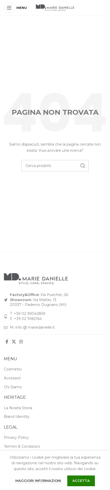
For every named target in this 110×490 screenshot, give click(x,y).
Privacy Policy (16, 437)
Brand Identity (16, 416)
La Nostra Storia (18, 408)
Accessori (12, 378)
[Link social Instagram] (20, 342)
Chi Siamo (13, 387)
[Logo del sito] (55, 7)
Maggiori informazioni (38, 481)
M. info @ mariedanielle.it (32, 327)
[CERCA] (83, 166)
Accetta (81, 481)
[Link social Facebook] (7, 342)
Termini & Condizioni (22, 446)
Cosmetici (13, 369)
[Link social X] (13, 342)
